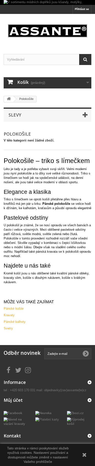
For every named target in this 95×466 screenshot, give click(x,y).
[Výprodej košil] (79, 421)
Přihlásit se (82, 9)
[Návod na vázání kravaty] (16, 421)
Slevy (15, 115)
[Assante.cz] (47, 30)
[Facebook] (13, 413)
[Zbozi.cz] (75, 413)
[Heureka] (43, 413)
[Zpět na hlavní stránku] (8, 99)
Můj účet (13, 400)
